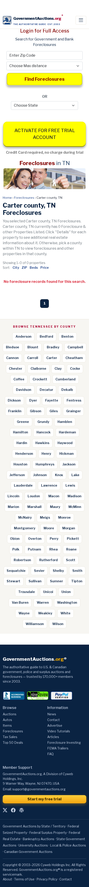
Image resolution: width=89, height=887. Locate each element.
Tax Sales (10, 737)
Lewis (70, 485)
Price (44, 267)
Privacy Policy (47, 879)
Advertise (54, 725)
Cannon (12, 358)
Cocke (75, 369)
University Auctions (33, 845)
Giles (54, 411)
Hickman (66, 454)
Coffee (18, 379)
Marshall (34, 507)
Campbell (75, 347)
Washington (67, 603)
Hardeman (67, 432)
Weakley (45, 613)
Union (66, 592)
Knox (59, 475)
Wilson (57, 624)
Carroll (32, 358)
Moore (49, 528)
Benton (67, 336)
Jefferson (17, 475)
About (7, 879)
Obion (15, 539)
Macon (53, 496)
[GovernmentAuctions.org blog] (21, 810)
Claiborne (38, 369)
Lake (75, 475)
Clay (58, 369)
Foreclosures (24, 197)
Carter (51, 358)
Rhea (53, 549)
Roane (71, 549)
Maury (55, 507)
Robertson (22, 560)
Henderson (24, 454)
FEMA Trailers (57, 748)
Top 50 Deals (13, 742)
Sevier (39, 571)
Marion (13, 507)
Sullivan (35, 581)
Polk (15, 549)
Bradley (53, 347)
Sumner (56, 581)
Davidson (23, 390)
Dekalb (67, 390)
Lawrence (49, 485)
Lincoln (13, 496)
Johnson (40, 475)
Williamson (35, 624)
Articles (53, 737)
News (51, 714)
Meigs (45, 517)
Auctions (9, 714)
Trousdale (26, 592)
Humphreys (45, 464)
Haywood (65, 443)
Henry (46, 454)
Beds (34, 267)
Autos (7, 720)
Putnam (34, 549)
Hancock (44, 432)
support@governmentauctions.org (38, 789)
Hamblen (65, 422)
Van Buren (20, 603)
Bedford (46, 336)
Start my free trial (44, 799)
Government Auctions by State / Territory (34, 826)
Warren (43, 603)
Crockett (40, 379)
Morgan (68, 528)
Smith (77, 571)
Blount (32, 347)
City (16, 267)
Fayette (51, 400)
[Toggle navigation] (81, 20)
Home (7, 197)
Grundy (43, 422)
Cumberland (65, 379)
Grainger (73, 411)
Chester (15, 369)
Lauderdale (23, 485)
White (65, 613)
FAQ (50, 754)
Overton (35, 539)
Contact (53, 720)
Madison (74, 496)
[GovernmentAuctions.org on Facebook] (13, 810)
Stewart (13, 581)
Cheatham (74, 358)
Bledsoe (12, 347)
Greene (23, 422)
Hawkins (42, 443)
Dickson (14, 400)
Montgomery (24, 528)
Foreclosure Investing (64, 742)
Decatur (46, 390)
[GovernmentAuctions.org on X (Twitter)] (5, 810)
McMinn (74, 507)
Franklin (14, 411)
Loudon (34, 496)
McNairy (25, 517)
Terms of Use (24, 879)
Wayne (24, 613)
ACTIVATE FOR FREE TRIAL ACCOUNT (44, 134)
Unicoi (48, 592)
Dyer (33, 400)
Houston (20, 464)
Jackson (69, 464)
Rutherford (48, 560)
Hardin (21, 443)
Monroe (64, 517)
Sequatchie (16, 571)
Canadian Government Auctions (28, 852)
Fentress (74, 400)
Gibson (35, 411)
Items (7, 725)
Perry (54, 539)
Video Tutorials (58, 731)
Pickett (73, 539)
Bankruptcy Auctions (38, 839)
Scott (70, 560)
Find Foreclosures (45, 79)
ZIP (24, 267)
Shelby (58, 571)
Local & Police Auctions (68, 845)
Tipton (76, 581)
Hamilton (20, 432)
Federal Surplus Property (48, 832)
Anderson (23, 336)
